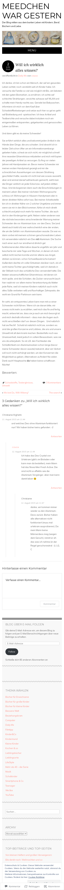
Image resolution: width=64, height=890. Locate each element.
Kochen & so (11, 748)
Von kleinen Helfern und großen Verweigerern (28, 855)
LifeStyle (9, 762)
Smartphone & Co (14, 781)
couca (35, 75)
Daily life (22, 75)
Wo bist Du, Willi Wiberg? (15, 392)
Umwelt (6, 385)
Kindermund (11, 739)
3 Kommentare (53, 382)
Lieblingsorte (12, 757)
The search (55, 392)
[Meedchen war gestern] (32, 45)
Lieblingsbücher (13, 753)
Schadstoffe (11, 382)
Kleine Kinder (12, 743)
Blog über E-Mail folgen (24, 624)
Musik (8, 771)
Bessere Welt (12, 711)
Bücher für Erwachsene (17, 697)
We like (9, 790)
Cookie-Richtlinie (36, 877)
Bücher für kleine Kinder (17, 706)
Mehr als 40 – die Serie (16, 767)
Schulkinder (11, 776)
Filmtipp (9, 729)
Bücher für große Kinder (17, 701)
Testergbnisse (25, 382)
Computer (10, 720)
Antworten (56, 436)
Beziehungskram (13, 715)
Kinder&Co (10, 734)
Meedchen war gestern (32, 11)
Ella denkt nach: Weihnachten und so (24, 859)
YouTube (9, 795)
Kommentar (49, 603)
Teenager (10, 785)
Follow (12, 651)
